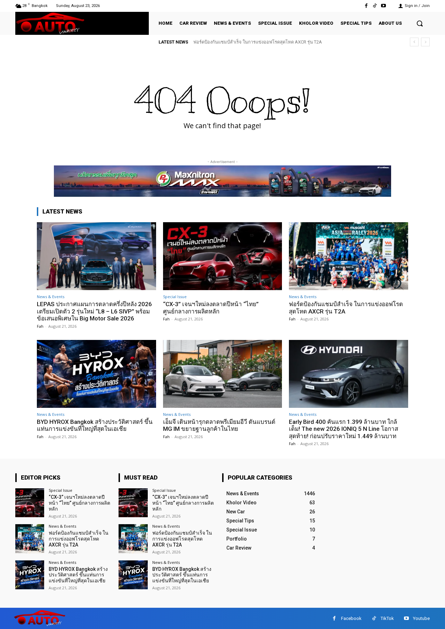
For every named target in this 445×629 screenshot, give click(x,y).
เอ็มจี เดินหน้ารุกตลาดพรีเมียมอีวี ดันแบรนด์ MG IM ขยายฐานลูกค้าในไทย (219, 425)
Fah (40, 326)
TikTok (387, 618)
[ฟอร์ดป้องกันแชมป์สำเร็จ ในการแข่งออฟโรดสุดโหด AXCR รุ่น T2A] (348, 256)
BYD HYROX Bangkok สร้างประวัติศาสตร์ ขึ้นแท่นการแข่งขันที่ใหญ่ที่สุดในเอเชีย (276, 42)
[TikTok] (375, 5)
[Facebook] (366, 5)
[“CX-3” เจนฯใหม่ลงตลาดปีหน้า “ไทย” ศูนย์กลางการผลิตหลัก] (222, 256)
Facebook (351, 618)
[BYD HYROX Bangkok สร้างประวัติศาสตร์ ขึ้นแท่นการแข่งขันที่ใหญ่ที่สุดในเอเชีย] (96, 374)
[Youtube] (383, 5)
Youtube (421, 618)
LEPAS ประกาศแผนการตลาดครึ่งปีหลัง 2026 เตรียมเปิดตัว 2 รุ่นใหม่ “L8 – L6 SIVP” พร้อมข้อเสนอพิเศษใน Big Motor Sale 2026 (94, 311)
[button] (420, 23)
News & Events (50, 296)
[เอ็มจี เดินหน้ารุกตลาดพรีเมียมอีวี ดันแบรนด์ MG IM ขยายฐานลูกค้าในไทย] (222, 374)
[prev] (414, 42)
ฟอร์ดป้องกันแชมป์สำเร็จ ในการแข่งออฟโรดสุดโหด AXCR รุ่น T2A (78, 539)
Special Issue (175, 296)
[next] (425, 42)
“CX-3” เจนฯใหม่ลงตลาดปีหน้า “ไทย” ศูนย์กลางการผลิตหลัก (211, 307)
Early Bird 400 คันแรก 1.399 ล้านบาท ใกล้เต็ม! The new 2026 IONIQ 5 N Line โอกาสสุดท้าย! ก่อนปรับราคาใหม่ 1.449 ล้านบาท (343, 429)
